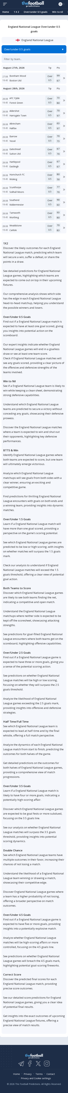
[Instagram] (47, 1063)
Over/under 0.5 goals (17, 49)
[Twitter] (38, 1063)
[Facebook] (29, 1063)
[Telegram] (21, 1063)
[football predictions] (6, 4)
